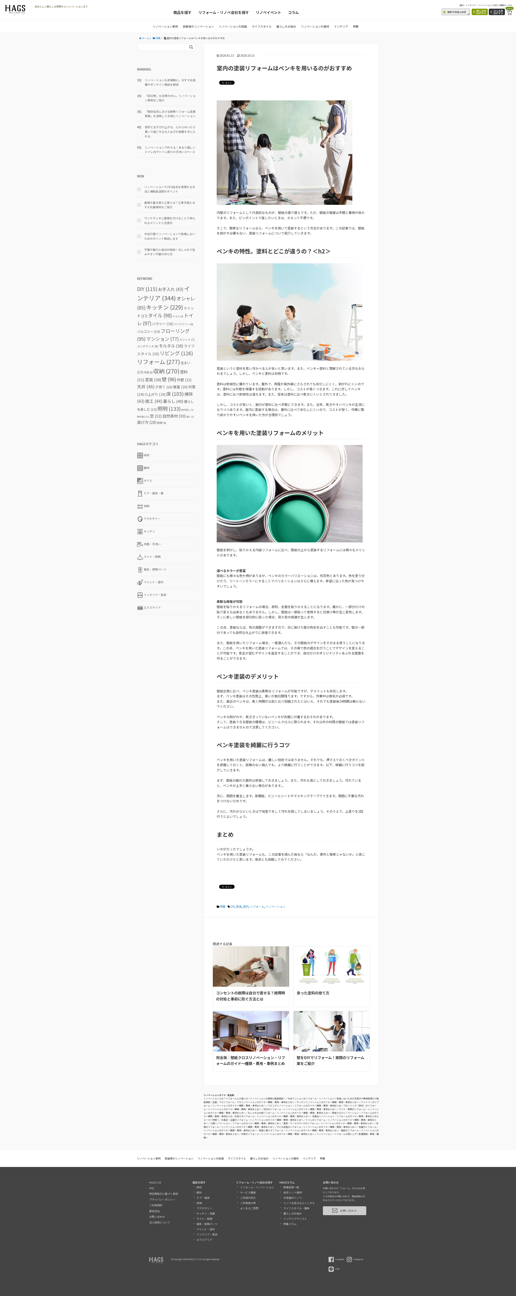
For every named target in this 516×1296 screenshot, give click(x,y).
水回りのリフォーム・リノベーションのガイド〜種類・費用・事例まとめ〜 (272, 1116)
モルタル (171, 346)
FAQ (151, 1188)
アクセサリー (204, 1208)
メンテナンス (147, 346)
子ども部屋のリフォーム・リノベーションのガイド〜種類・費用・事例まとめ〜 (317, 1126)
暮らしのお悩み (286, 26)
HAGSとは (155, 1182)
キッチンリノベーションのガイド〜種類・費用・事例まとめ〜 (328, 1102)
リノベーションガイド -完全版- (219, 1095)
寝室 (180, 386)
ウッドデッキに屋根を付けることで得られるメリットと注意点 (169, 220)
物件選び (143, 416)
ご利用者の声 (248, 1203)
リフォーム (257, 906)
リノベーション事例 (165, 26)
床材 (199, 1187)
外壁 (184, 379)
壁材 (199, 1192)
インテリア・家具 (207, 1234)
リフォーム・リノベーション (257, 1187)
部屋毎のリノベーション (198, 26)
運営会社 (154, 1211)
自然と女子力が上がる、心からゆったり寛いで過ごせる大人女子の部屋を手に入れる (170, 131)
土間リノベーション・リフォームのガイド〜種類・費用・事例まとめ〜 (245, 1123)
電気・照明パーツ (207, 1224)
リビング (176, 353)
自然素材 (174, 416)
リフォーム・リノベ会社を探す (223, 12)
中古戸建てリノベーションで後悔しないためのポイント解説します (169, 236)
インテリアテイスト (295, 1219)
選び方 (147, 422)
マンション (162, 338)
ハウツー (162, 323)
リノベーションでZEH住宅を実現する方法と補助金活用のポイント (169, 189)
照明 (169, 408)
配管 (161, 423)
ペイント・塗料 (206, 1229)
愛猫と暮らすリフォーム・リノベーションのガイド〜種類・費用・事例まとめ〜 (299, 1130)
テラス (178, 316)
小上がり (154, 394)
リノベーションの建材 (315, 26)
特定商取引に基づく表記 (163, 1194)
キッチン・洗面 (206, 1213)
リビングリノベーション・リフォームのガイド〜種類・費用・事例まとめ (304, 1105)
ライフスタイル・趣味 (296, 1208)
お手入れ (170, 289)
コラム (293, 12)
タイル (160, 315)
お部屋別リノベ (292, 1198)
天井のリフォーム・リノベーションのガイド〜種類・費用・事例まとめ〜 (300, 1109)
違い (190, 416)
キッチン (164, 307)
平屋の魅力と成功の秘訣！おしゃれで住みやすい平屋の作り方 (169, 252)
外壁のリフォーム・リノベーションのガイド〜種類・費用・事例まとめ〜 (277, 1134)
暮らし (173, 401)
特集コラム (289, 1224)
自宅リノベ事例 (292, 1192)
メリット (187, 340)
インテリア (341, 26)
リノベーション (275, 906)
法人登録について (159, 1222)
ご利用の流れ (248, 1198)
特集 (356, 26)
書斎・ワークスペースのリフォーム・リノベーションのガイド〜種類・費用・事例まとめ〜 (328, 1123)
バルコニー (148, 331)
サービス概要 (248, 1192)
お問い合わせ (157, 1217)
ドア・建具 (203, 1198)
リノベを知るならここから (299, 1203)
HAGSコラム (287, 1182)
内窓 (148, 372)
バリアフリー (183, 324)
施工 (153, 401)
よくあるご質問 (249, 1208)
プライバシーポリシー (162, 1199)
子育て (163, 386)
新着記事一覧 (291, 1187)
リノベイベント (268, 12)
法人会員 (498, 12)
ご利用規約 (155, 1205)
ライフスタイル (262, 26)
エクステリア (204, 1240)
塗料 (246, 906)
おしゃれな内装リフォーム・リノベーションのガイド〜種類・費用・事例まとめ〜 (289, 1112)
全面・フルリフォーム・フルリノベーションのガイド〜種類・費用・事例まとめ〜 (253, 1102)
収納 (166, 371)
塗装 (239, 906)
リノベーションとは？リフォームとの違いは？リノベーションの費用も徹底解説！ (245, 1098)
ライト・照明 (204, 1219)
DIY (233, 906)
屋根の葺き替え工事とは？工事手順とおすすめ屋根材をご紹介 (169, 205)
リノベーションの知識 (233, 26)
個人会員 (481, 12)
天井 (146, 386)
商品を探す (182, 12)
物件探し (187, 409)
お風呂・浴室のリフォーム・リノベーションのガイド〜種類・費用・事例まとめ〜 (262, 1119)
